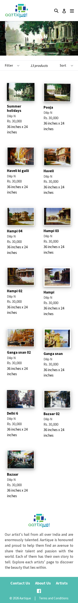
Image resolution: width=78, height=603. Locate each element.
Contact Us (20, 583)
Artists (62, 583)
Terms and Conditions (53, 598)
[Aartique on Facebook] (39, 591)
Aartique (25, 598)
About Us (43, 583)
